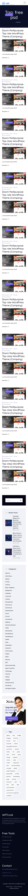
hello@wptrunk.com (6, 872)
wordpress (9, 795)
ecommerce (9, 749)
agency (8, 735)
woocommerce (10, 790)
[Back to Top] (25, 893)
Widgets (7, 679)
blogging (8, 738)
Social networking (10, 665)
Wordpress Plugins (10, 688)
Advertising (8, 576)
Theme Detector (6, 850)
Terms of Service (18, 886)
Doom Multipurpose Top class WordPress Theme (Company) (13, 141)
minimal (8, 760)
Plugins (7, 654)
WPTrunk (14, 883)
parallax (17, 773)
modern (8, 762)
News (6, 642)
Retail (7, 656)
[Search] (21, 500)
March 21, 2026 (16, 558)
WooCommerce (9, 682)
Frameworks (8, 619)
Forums (7, 616)
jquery (19, 754)
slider (12, 784)
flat (13, 751)
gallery (18, 751)
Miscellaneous (9, 633)
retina (15, 782)
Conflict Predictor (6, 843)
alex (16, 80)
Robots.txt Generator (7, 853)
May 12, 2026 (16, 530)
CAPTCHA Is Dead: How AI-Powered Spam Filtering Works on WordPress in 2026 (17, 551)
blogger (19, 735)
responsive (9, 782)
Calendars (8, 593)
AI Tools (7, 581)
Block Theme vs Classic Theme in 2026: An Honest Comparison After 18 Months (17, 537)
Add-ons (7, 573)
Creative (7, 599)
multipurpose (16, 762)
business (8, 741)
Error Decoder (5, 847)
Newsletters (8, 645)
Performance (9, 651)
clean (14, 741)
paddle (15, 768)
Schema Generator (6, 857)
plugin (7, 779)
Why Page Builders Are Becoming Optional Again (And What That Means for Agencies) (17, 522)
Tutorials (7, 674)
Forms (7, 613)
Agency (7, 579)
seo (20, 782)
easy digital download (11, 746)
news (7, 765)
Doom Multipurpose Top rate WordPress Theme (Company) (13, 33)
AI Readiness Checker (7, 840)
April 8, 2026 (16, 543)
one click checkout (15, 765)
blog (13, 735)
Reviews (7, 659)
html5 (7, 754)
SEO (6, 662)
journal (13, 754)
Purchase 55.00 (13, 54)
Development (9, 602)
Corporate (9, 15)
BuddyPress (8, 590)
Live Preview (5, 54)
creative (16, 743)
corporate (8, 743)
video (18, 784)
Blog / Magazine (9, 587)
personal (8, 776)
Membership (8, 630)
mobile (14, 760)
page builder (9, 773)
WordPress (8, 685)
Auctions (7, 584)
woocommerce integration (12, 793)
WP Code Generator (7, 837)
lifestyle (8, 757)
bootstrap (15, 738)
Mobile (7, 639)
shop (7, 784)
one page (8, 768)
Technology (8, 671)
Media (7, 628)
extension (17, 749)
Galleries (7, 622)
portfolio (14, 779)
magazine (15, 757)
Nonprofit (8, 648)
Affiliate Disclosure (14, 888)
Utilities (7, 677)
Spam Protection (10, 668)
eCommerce (8, 605)
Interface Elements (10, 625)
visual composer (10, 787)
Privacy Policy (9, 886)
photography (16, 776)
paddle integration (10, 771)
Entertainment (9, 610)
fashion (8, 751)
